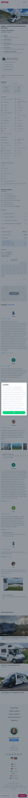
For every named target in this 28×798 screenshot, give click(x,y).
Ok (14, 412)
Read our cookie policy (20, 408)
